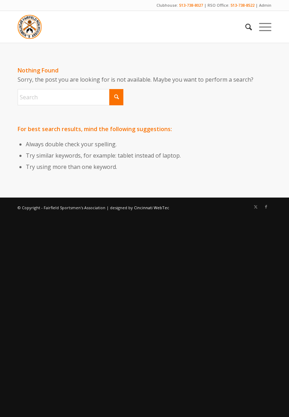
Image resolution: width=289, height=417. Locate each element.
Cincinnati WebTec (151, 207)
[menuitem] (245, 27)
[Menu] (261, 27)
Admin (265, 5)
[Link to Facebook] (266, 206)
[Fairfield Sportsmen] (30, 27)
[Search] (245, 27)
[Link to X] (255, 206)
